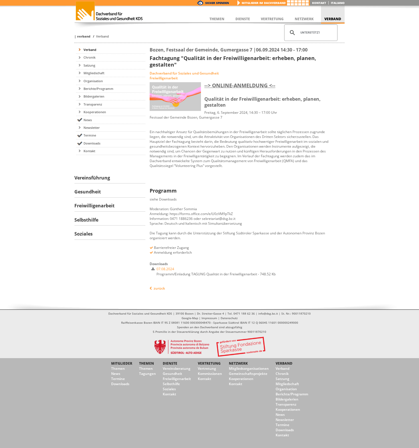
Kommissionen (210, 373)
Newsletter (92, 127)
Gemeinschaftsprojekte (248, 373)
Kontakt (319, 3)
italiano (338, 3)
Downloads (92, 143)
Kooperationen (95, 112)
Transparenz (93, 104)
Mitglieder (121, 363)
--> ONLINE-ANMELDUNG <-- (239, 85)
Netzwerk (238, 363)
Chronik (89, 57)
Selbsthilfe (171, 383)
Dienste (170, 363)
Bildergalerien (94, 96)
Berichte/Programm (98, 88)
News (88, 120)
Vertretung (209, 363)
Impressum (209, 318)
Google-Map (190, 318)
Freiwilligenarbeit (177, 378)
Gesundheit (172, 373)
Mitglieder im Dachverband (264, 3)
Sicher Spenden (217, 3)
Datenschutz (229, 318)
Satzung (89, 65)
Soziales (169, 389)
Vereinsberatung (176, 368)
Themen (118, 368)
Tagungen (147, 373)
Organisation (93, 81)
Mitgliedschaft (94, 73)
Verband (83, 36)
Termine (90, 135)
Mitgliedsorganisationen (249, 368)
